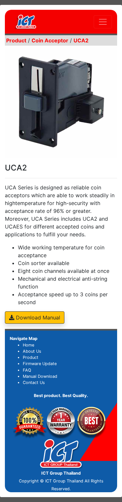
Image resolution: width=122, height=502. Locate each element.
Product (30, 357)
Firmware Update (40, 363)
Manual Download (40, 376)
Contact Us (34, 382)
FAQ (27, 370)
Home (28, 345)
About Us (32, 351)
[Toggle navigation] (103, 21)
